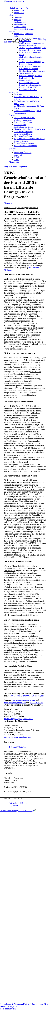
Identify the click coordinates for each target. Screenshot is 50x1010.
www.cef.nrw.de (36, 702)
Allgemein (8, 203)
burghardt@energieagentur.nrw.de (17, 737)
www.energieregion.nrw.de (15, 702)
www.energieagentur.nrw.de (23, 700)
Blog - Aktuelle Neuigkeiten (15, 166)
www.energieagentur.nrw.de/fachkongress (27, 696)
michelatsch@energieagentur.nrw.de (18, 718)
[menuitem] (27, 10)
